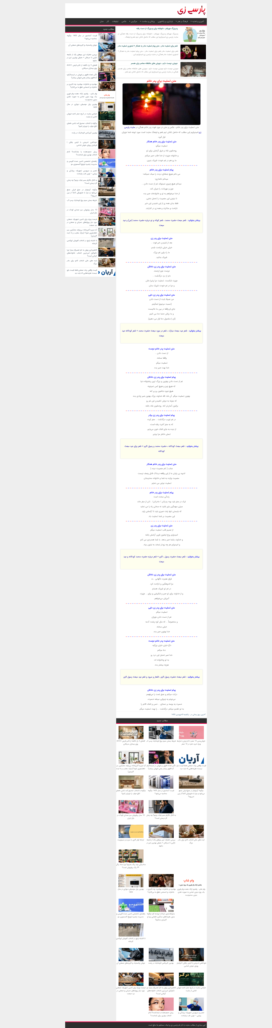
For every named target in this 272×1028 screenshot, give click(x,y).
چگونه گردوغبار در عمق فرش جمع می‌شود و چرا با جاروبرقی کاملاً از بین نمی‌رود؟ (191, 793)
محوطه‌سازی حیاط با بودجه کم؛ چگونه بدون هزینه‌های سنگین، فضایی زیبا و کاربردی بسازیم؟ (161, 916)
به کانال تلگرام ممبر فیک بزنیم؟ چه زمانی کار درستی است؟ (161, 817)
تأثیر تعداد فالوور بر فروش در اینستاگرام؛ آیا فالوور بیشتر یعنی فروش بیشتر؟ (161, 767)
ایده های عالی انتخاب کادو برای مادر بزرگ (191, 841)
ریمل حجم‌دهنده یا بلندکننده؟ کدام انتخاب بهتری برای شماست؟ (160, 1014)
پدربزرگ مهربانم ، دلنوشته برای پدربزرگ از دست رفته (157, 28)
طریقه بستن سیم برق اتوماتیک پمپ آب (161, 741)
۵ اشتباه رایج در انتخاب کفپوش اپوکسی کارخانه (130, 940)
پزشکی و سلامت (148, 21)
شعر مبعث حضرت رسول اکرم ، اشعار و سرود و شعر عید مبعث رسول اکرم (155, 677)
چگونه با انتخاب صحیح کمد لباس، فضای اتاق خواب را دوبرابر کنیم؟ (131, 792)
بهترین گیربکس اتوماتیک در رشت (161, 963)
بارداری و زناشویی (165, 21)
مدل (102, 21)
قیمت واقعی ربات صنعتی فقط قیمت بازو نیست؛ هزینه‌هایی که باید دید (191, 767)
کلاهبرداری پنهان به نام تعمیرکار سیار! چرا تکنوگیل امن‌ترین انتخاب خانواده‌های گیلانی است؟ (161, 990)
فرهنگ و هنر (183, 21)
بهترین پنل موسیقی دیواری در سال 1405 (131, 891)
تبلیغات (115, 21)
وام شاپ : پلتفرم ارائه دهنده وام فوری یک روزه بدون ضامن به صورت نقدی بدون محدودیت (191, 892)
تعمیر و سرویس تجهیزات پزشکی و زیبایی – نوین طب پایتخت (191, 1014)
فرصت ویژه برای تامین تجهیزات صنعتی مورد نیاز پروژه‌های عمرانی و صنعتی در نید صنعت (130, 990)
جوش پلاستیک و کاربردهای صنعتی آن (130, 963)
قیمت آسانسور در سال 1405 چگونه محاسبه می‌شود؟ (161, 792)
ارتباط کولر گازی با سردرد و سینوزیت (130, 839)
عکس (124, 21)
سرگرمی (134, 21)
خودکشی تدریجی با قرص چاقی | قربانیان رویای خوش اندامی (191, 965)
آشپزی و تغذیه (198, 21)
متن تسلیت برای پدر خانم (161, 81)
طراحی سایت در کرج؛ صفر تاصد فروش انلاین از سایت (191, 989)
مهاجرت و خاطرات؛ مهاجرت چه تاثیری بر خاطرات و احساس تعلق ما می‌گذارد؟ (161, 891)
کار (108, 21)
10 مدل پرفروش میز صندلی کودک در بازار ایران (130, 817)
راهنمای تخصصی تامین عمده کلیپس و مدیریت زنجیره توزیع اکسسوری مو (130, 915)
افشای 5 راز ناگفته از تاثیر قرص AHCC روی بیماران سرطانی (131, 742)
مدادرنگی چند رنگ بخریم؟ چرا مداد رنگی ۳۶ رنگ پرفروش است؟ (131, 866)
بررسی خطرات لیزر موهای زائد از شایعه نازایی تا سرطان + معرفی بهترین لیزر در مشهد (160, 842)
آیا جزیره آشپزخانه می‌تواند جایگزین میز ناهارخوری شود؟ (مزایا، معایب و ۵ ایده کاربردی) (131, 768)
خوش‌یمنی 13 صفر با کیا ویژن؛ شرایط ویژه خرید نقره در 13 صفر (191, 742)
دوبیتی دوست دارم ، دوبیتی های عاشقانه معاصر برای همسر (154, 63)
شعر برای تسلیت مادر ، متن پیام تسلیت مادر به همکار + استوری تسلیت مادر (148, 45)
